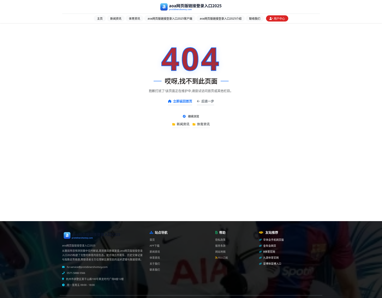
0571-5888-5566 (75, 273)
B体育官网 (269, 251)
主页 (100, 18)
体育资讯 (134, 18)
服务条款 (220, 245)
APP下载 (155, 245)
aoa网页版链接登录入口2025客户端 (170, 18)
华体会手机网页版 (273, 239)
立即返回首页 (182, 101)
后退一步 (207, 101)
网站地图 (220, 251)
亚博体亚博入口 (272, 263)
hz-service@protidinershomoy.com (87, 267)
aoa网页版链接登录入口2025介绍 (221, 18)
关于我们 (155, 263)
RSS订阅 (223, 257)
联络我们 (254, 18)
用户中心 (279, 18)
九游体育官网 (271, 257)
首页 (152, 239)
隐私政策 (220, 239)
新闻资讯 (115, 18)
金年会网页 (269, 245)
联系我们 (155, 269)
